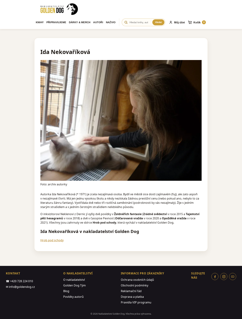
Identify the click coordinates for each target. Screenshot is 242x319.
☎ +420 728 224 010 (19, 281)
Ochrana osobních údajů (137, 280)
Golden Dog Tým (74, 285)
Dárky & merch (80, 22)
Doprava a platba (132, 297)
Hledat (158, 22)
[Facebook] (214, 276)
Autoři (98, 22)
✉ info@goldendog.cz (20, 287)
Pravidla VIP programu (136, 302)
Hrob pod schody (52, 240)
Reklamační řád (131, 291)
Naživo (111, 22)
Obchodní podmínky (134, 285)
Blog (66, 291)
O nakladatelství (74, 280)
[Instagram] (223, 276)
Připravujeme (56, 22)
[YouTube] (232, 276)
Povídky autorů (73, 297)
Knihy (40, 22)
